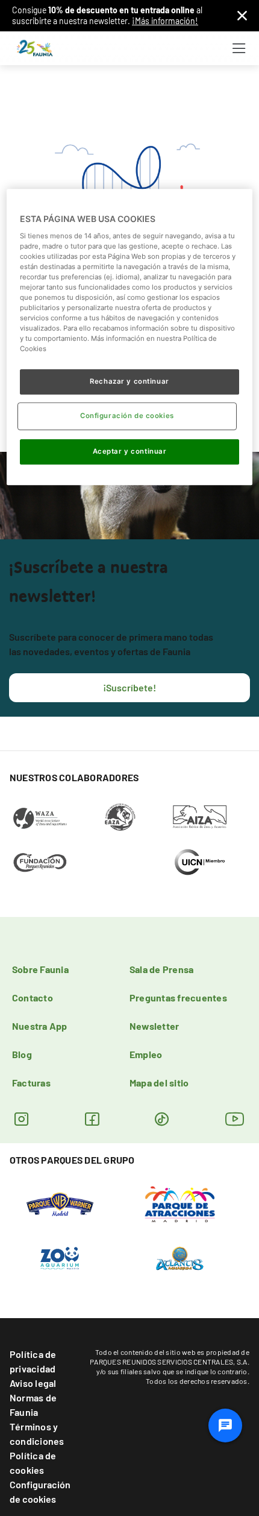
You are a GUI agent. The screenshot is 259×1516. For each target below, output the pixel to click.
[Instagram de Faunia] (21, 1119)
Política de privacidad (33, 1361)
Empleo (146, 1054)
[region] (130, 337)
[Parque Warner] (60, 1203)
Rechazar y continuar (129, 381)
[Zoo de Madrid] (59, 1258)
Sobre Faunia (40, 969)
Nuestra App (39, 1026)
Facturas (31, 1082)
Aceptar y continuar (130, 451)
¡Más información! (165, 21)
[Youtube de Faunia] (235, 1119)
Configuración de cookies (40, 1492)
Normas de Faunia (33, 1405)
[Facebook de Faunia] (92, 1119)
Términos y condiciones (37, 1434)
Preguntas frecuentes (178, 997)
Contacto (32, 997)
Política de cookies (33, 1463)
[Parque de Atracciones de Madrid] (180, 1203)
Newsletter (154, 1026)
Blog (22, 1054)
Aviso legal (33, 1383)
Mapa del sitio (159, 1082)
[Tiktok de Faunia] (162, 1119)
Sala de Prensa (161, 969)
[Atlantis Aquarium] (179, 1258)
